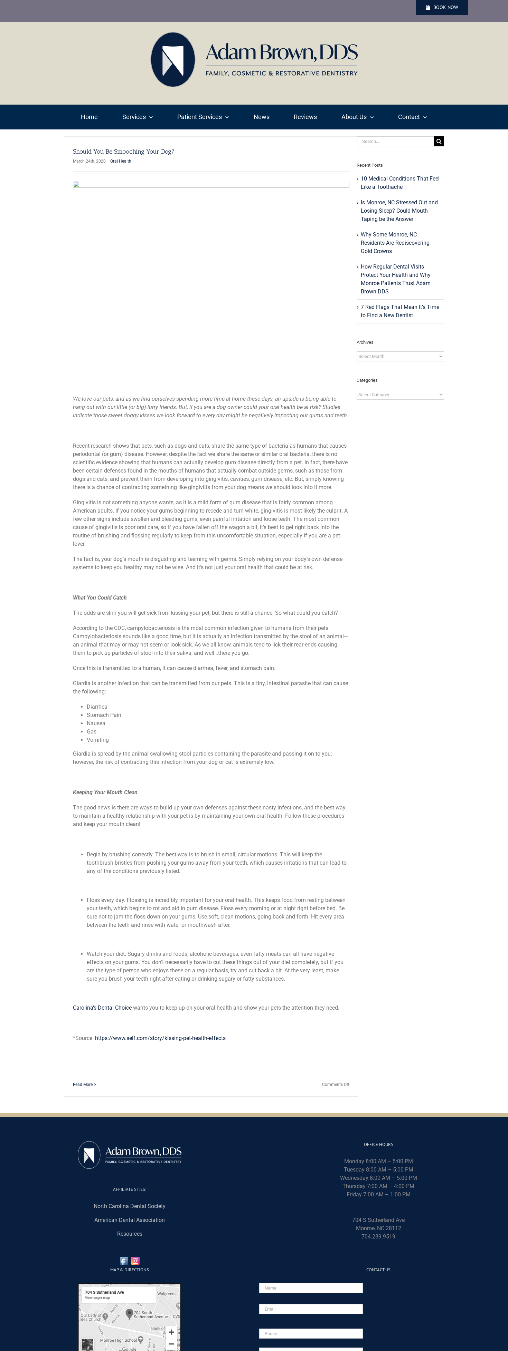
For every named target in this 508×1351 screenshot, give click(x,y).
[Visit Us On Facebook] (124, 1259)
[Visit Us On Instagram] (135, 1259)
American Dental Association (129, 1220)
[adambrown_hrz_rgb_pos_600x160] (254, 34)
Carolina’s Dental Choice (102, 1007)
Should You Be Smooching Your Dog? (124, 151)
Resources (129, 1234)
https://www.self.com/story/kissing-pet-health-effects (160, 1038)
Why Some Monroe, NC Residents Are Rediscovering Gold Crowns (395, 242)
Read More (83, 1084)
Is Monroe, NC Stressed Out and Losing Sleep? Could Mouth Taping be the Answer (399, 210)
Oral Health (120, 161)
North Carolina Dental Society (130, 1206)
